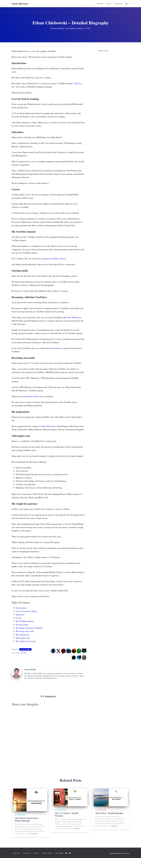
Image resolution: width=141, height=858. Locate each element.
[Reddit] (74, 651)
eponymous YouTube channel (53, 258)
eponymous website (31, 396)
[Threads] (84, 657)
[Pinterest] (63, 651)
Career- (19, 617)
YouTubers (23, 653)
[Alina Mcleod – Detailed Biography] (111, 797)
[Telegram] (79, 657)
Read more (34, 833)
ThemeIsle (126, 853)
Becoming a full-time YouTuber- (29, 627)
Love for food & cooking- (26, 611)
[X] (58, 651)
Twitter (70, 853)
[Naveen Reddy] (16, 673)
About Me (100, 3)
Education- (20, 614)
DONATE (108, 3)
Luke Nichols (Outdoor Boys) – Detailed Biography (27, 819)
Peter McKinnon (74, 317)
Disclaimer (59, 853)
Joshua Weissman (48, 426)
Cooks (17, 653)
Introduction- (21, 607)
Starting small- (22, 624)
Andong (58, 348)
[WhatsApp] (79, 651)
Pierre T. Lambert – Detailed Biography (66, 814)
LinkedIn (66, 853)
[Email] (84, 651)
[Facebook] (53, 651)
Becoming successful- (25, 631)
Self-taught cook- (23, 637)
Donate (36, 853)
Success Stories (25, 649)
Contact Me (118, 3)
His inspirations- (23, 634)
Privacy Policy (47, 853)
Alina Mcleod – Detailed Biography (109, 813)
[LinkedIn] (68, 651)
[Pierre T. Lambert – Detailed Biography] (70, 797)
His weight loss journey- (26, 641)
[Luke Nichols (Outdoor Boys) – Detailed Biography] (30, 800)
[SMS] (74, 657)
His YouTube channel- (25, 621)
